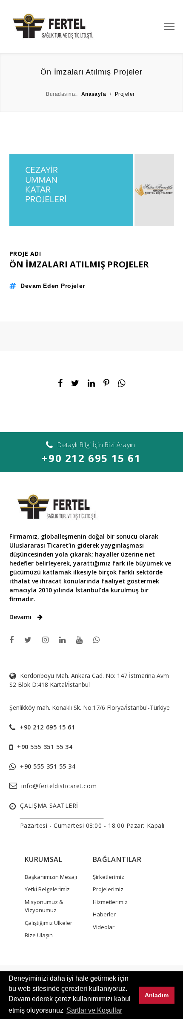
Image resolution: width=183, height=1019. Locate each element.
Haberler (104, 914)
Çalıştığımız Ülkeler (48, 923)
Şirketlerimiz (108, 877)
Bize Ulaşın (39, 935)
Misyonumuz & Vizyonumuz (44, 906)
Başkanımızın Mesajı (51, 877)
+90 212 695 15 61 (91, 458)
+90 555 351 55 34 (45, 747)
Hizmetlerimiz (110, 902)
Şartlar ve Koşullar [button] (94, 1010)
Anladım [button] (157, 995)
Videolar (103, 927)
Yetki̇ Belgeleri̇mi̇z (47, 889)
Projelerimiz (108, 889)
